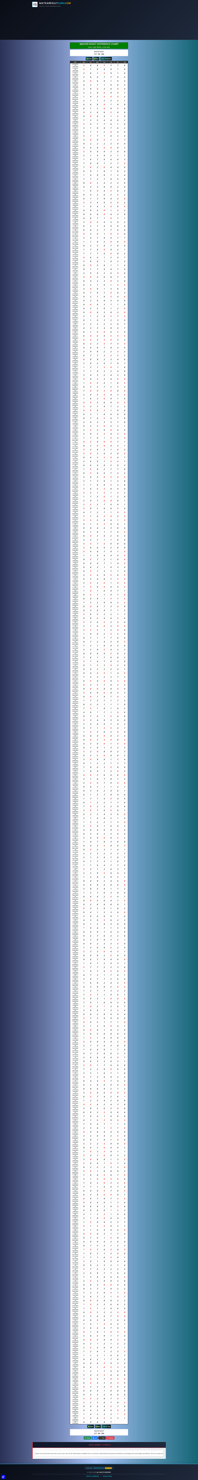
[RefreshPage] (3, 1477)
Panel (88, 1438)
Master (111, 1438)
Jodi (95, 1438)
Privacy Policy (107, 1476)
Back (97, 59)
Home (90, 59)
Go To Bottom (106, 59)
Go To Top (107, 1426)
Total (103, 1438)
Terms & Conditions (92, 1476)
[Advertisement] (99, 22)
